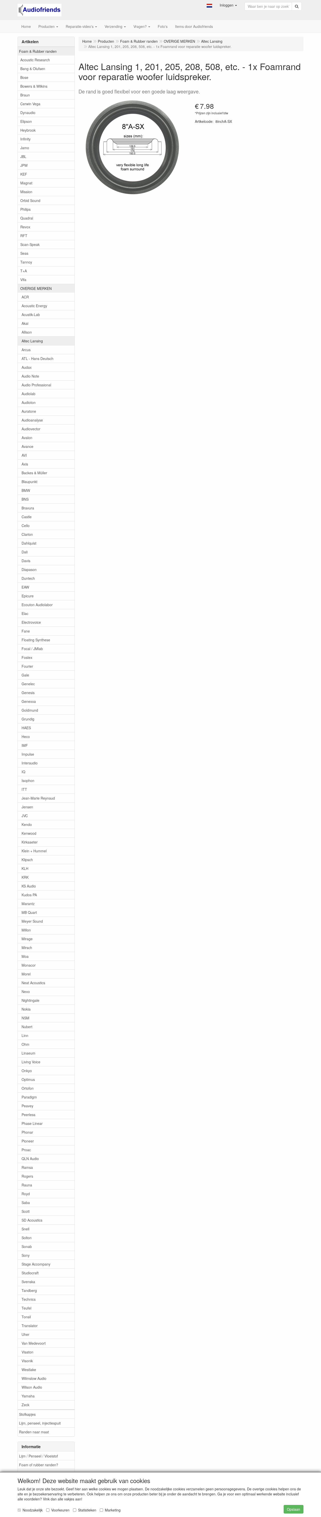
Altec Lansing (32, 340)
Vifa (23, 279)
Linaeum (28, 1053)
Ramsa (27, 1167)
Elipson (26, 121)
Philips (25, 209)
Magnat (26, 182)
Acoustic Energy (34, 305)
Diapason (29, 569)
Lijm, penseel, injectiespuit (40, 1423)
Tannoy (26, 262)
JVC (25, 815)
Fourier (27, 666)
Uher (25, 1334)
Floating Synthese (36, 639)
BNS (25, 499)
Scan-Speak (30, 244)
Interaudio (30, 762)
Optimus (28, 1079)
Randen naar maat (34, 1431)
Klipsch (27, 859)
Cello (26, 525)
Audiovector (31, 428)
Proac (26, 1149)
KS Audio (29, 885)
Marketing (113, 1509)
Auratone (29, 411)
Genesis (28, 692)
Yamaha (28, 1395)
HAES (26, 727)
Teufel (26, 1308)
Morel (26, 973)
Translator (30, 1325)
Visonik (27, 1360)
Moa (25, 956)
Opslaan (293, 1509)
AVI (24, 455)
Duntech (28, 578)
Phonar (27, 1132)
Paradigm (29, 1097)
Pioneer (28, 1140)
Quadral (26, 218)
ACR (25, 296)
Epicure (28, 595)
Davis (26, 560)
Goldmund (30, 710)
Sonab (27, 1246)
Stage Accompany (36, 1264)
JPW (24, 165)
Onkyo (27, 1070)
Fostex (27, 657)
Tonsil (26, 1316)
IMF (25, 745)
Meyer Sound (32, 921)
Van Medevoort (34, 1343)
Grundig (28, 718)
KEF (23, 174)
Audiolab (28, 393)
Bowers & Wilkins (33, 86)
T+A (23, 270)
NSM (25, 1017)
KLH (25, 868)
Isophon (28, 780)
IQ (23, 771)
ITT (24, 789)
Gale (25, 674)
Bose (24, 77)
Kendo (27, 824)
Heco (26, 736)
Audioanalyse (32, 420)
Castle (27, 516)
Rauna (27, 1184)
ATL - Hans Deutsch (37, 358)
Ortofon (28, 1088)
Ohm (25, 1044)
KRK (25, 877)
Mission (26, 191)
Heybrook (28, 130)
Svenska (28, 1281)
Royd (26, 1193)
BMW (26, 490)
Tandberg (29, 1290)
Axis (25, 463)
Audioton (29, 402)
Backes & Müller (34, 472)
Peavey (27, 1105)
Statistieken (87, 1509)
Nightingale (30, 1000)
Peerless (28, 1114)
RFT (23, 235)
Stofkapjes (27, 1414)
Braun (25, 94)
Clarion (27, 534)
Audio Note (30, 376)
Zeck (25, 1404)
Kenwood (29, 833)
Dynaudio (27, 112)
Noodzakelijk (33, 1509)
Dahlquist (29, 543)
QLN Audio (30, 1158)
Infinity (25, 138)
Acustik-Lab (31, 314)
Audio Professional (36, 384)
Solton (27, 1237)
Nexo (26, 991)
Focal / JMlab (32, 648)
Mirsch (27, 947)
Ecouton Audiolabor (37, 604)
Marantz (28, 903)
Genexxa (29, 701)
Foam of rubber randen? (38, 1464)
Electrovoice (31, 622)
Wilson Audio (32, 1387)
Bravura (28, 507)
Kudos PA (29, 894)
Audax (27, 367)
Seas (24, 253)
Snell (25, 1228)
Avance (27, 446)
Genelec (28, 683)
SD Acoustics (32, 1220)
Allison (27, 332)
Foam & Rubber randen (38, 51)
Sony (26, 1255)
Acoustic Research (35, 59)
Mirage (27, 938)
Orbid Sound (30, 200)
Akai (25, 323)
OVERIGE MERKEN (36, 288)
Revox (25, 226)
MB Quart (29, 912)
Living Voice (31, 1061)
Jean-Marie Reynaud (38, 798)
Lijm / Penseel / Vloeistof (38, 1455)
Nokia (26, 1009)
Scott (26, 1211)
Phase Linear (32, 1123)
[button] (209, 5)
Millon (26, 929)
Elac (25, 613)
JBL (23, 156)
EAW (25, 587)
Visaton (27, 1351)
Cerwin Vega (30, 103)
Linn (25, 1035)
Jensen (27, 806)
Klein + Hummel (34, 850)
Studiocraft (30, 1272)
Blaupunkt (29, 481)
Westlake (29, 1369)
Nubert (27, 1026)
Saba (26, 1202)
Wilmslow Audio (34, 1378)
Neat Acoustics (33, 982)
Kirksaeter (30, 842)
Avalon (27, 437)
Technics (29, 1299)
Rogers (27, 1176)
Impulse (28, 754)
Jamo (24, 147)
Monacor (29, 965)
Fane (26, 631)
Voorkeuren (60, 1509)
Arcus (26, 349)
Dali (25, 551)
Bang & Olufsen (32, 68)
